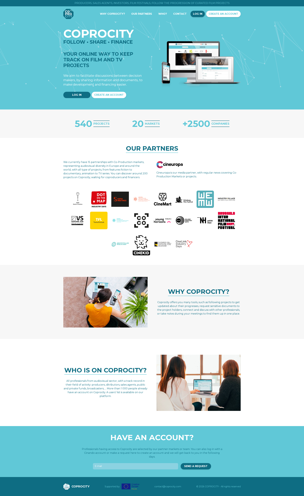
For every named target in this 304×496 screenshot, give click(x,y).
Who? (162, 13)
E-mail (98, 466)
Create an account (223, 13)
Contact (180, 13)
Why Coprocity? (112, 13)
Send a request (196, 466)
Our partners (141, 13)
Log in (197, 13)
